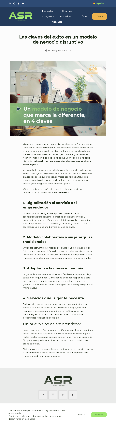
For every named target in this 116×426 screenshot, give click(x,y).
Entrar (85, 16)
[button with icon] (43, 394)
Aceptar (99, 414)
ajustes (31, 419)
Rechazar (80, 414)
